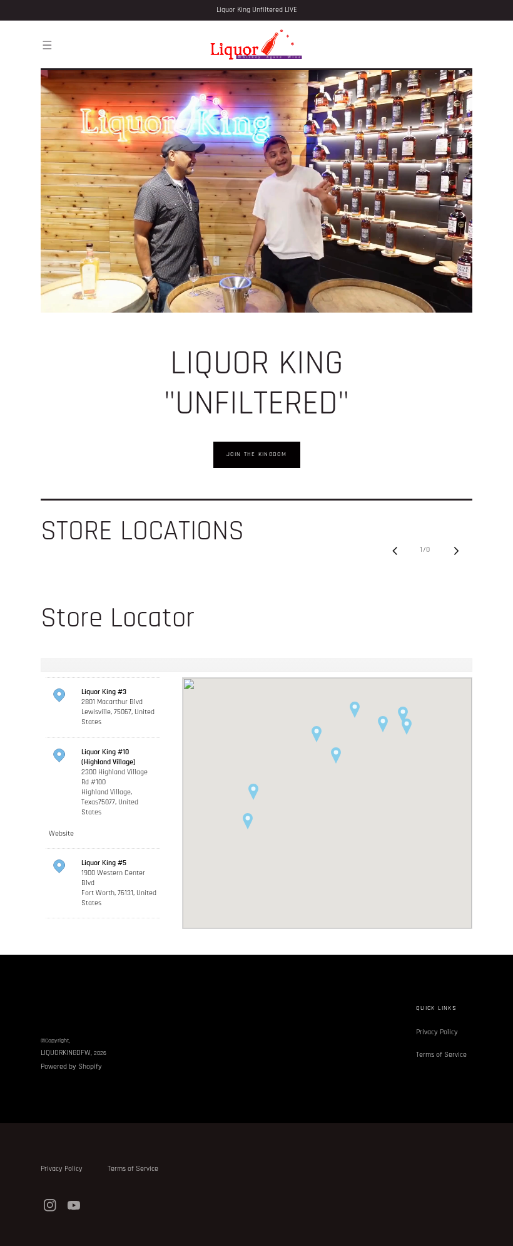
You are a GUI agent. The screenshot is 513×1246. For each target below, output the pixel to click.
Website (61, 833)
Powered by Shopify (71, 1066)
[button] (47, 45)
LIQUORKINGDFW (66, 1052)
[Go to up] (497, 1230)
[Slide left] (394, 550)
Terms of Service (441, 1054)
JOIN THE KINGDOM (256, 454)
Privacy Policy (437, 1032)
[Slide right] (456, 550)
